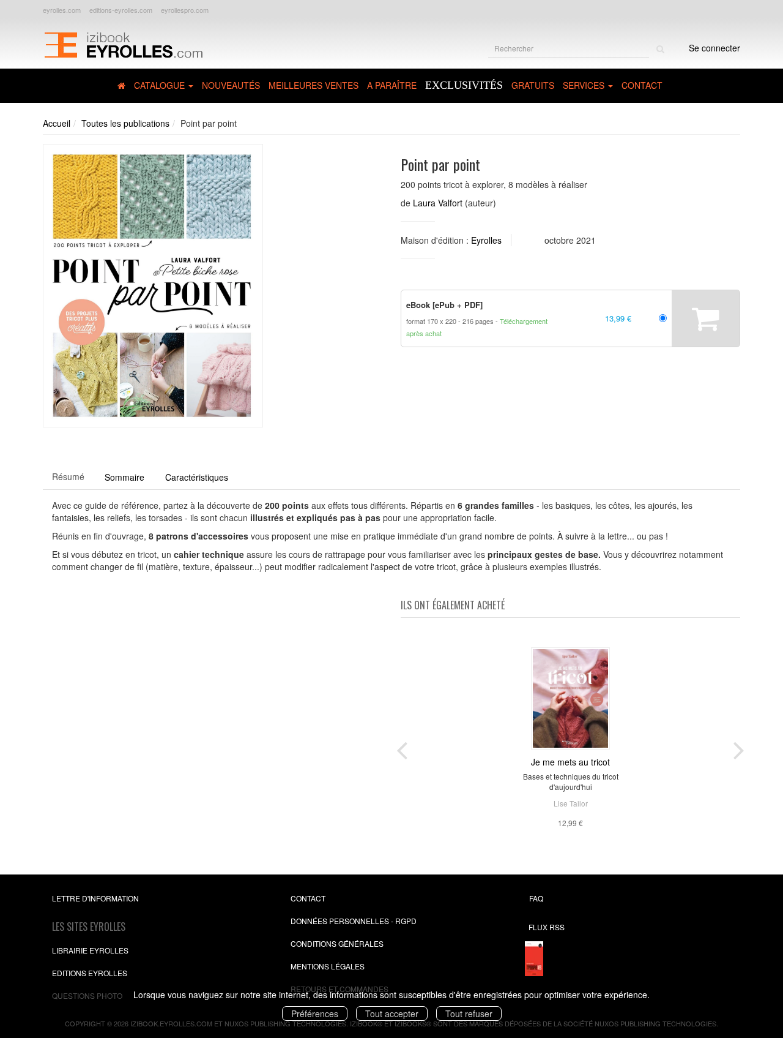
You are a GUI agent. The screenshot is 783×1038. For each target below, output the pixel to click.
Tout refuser (468, 1013)
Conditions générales (337, 943)
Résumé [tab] (68, 476)
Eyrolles (486, 240)
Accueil (56, 123)
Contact (642, 85)
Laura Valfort (437, 203)
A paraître (392, 85)
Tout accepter (391, 1013)
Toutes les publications (125, 123)
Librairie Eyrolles (90, 950)
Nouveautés (231, 85)
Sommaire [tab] (124, 477)
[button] (153, 286)
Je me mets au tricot (570, 762)
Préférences (314, 1013)
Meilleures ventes (313, 85)
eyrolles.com (62, 10)
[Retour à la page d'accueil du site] (123, 43)
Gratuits (532, 85)
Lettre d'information (95, 898)
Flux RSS (547, 927)
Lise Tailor (571, 803)
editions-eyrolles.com (120, 10)
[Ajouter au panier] (706, 318)
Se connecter (714, 48)
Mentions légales (328, 966)
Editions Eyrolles (89, 973)
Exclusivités (464, 85)
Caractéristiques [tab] (196, 477)
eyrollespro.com (185, 10)
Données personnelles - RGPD (354, 921)
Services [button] (585, 85)
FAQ (536, 898)
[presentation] (402, 747)
